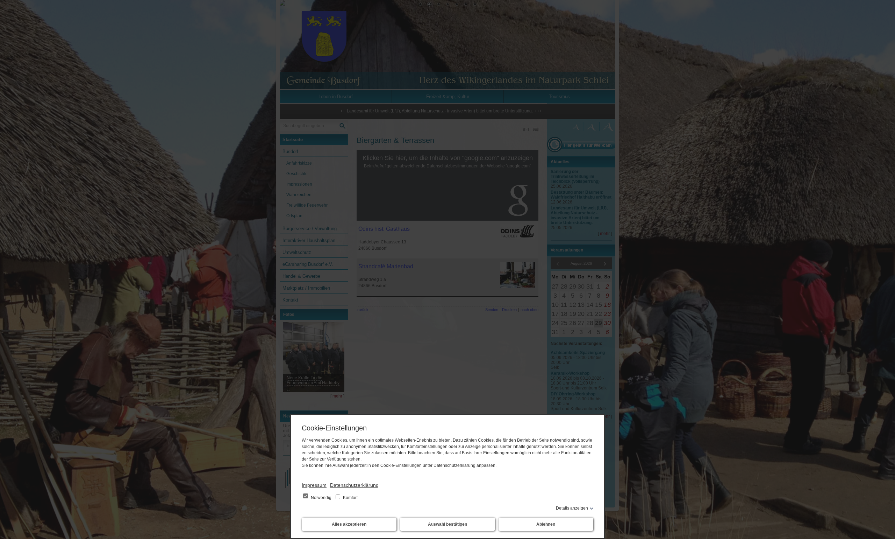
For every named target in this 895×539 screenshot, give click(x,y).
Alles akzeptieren (349, 524)
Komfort (350, 497)
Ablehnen (545, 524)
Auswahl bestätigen (447, 524)
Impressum (314, 485)
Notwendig (321, 497)
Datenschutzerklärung (354, 485)
